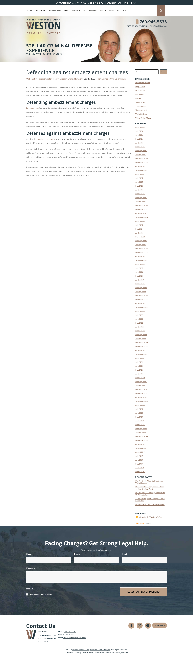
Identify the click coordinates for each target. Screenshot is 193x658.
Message (30, 568)
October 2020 (140, 397)
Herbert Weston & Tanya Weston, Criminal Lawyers (60, 79)
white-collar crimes (46, 139)
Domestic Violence (142, 83)
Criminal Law (54, 10)
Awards (92, 10)
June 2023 (139, 272)
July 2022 (139, 315)
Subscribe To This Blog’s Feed (150, 517)
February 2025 (141, 198)
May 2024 (139, 229)
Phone (77, 554)
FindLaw (124, 653)
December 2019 (141, 436)
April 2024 (139, 233)
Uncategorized (141, 110)
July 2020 (139, 409)
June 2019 (139, 460)
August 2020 (140, 405)
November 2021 (141, 346)
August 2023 (140, 264)
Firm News (139, 94)
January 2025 (140, 201)
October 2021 (140, 350)
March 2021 (140, 378)
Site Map (78, 653)
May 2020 (139, 417)
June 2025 (139, 182)
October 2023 (140, 256)
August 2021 (140, 358)
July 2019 (139, 456)
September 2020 (141, 401)
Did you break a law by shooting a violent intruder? (149, 482)
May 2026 (139, 139)
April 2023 (139, 280)
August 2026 (140, 127)
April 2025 (139, 190)
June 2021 (139, 366)
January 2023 (140, 291)
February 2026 (141, 151)
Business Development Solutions (106, 653)
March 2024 (140, 237)
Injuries (138, 98)
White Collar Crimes (117, 79)
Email (125, 554)
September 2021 (141, 354)
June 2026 (139, 135)
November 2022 (141, 299)
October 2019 (140, 444)
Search (163, 72)
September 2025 (141, 170)
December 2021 (141, 342)
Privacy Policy (88, 653)
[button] (191, 642)
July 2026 (139, 131)
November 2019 (141, 440)
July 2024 (139, 225)
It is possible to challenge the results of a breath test (150, 494)
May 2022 (139, 323)
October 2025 (140, 166)
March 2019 (140, 472)
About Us (40, 10)
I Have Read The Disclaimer (41, 594)
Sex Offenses (140, 102)
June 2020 (139, 413)
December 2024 (141, 205)
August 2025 (140, 174)
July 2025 (139, 178)
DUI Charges (140, 90)
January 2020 (140, 432)
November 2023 (141, 252)
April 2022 (139, 327)
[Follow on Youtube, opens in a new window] (148, 626)
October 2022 (140, 303)
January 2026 (140, 154)
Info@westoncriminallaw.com (74, 638)
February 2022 (141, 335)
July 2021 (139, 362)
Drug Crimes (140, 86)
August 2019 (140, 452)
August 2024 (140, 221)
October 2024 (140, 213)
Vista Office (43, 641)
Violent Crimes (141, 114)
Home (29, 10)
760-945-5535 (153, 22)
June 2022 (139, 319)
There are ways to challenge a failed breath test (150, 499)
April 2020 (139, 421)
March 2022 (140, 331)
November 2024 (141, 209)
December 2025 (141, 158)
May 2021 (139, 370)
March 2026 (140, 147)
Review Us (159, 625)
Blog (111, 10)
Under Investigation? (75, 10)
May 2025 (139, 186)
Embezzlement (32, 108)
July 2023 (139, 268)
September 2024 (141, 217)
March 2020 (140, 425)
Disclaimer (30, 588)
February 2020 (141, 428)
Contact (121, 10)
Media (103, 10)
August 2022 (140, 311)
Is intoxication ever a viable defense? (150, 505)
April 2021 (139, 374)
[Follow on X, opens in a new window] (140, 626)
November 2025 (141, 162)
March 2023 (140, 284)
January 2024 (140, 244)
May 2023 (139, 276)
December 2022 (141, 295)
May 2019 (139, 464)
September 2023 (141, 260)
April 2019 (139, 468)
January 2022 (140, 338)
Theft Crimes (102, 79)
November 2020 (141, 393)
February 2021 (141, 382)
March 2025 (140, 194)
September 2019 (141, 448)
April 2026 (139, 143)
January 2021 (140, 385)
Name (28, 554)
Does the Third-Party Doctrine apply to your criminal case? (149, 488)
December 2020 (141, 389)
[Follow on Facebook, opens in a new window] (131, 626)
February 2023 (141, 288)
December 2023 (141, 248)
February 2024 (141, 241)
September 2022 (141, 307)
